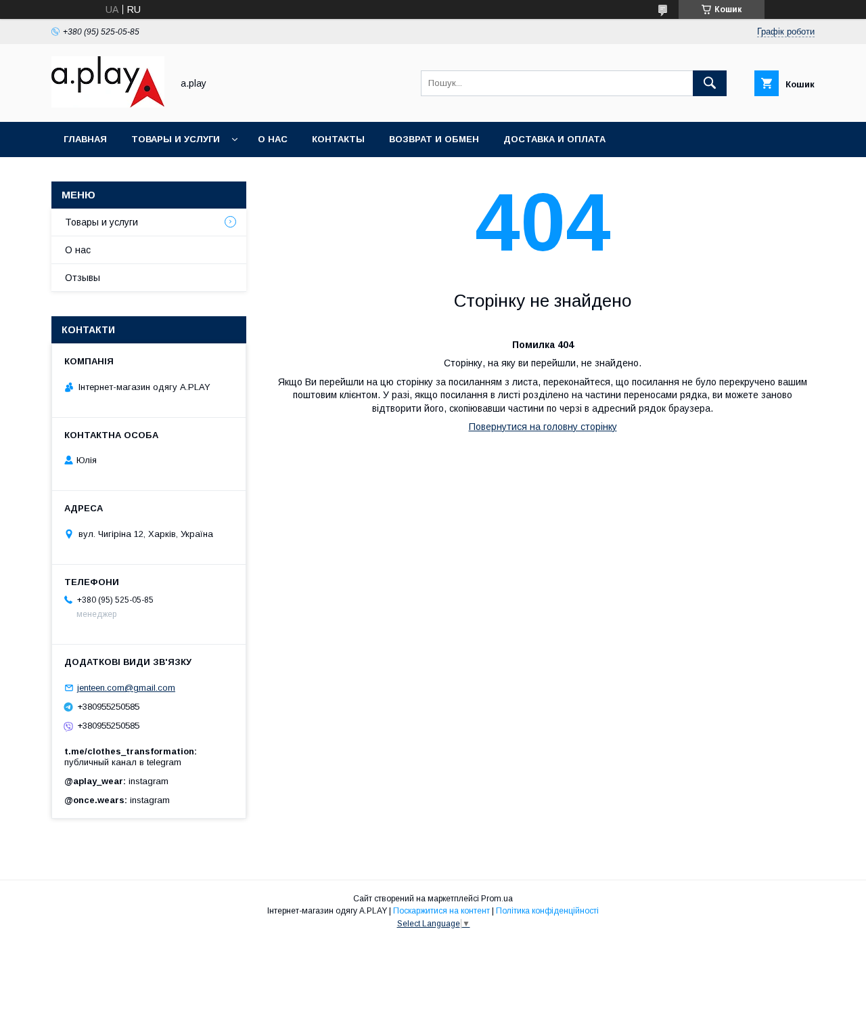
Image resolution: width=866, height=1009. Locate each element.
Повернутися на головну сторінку (543, 426)
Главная (85, 139)
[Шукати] (710, 83)
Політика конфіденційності (547, 911)
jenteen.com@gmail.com (126, 688)
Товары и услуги (175, 139)
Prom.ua (497, 898)
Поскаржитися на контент (441, 911)
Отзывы (82, 277)
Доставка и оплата (554, 139)
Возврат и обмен (434, 139)
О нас (273, 139)
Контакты (338, 139)
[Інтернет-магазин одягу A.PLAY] (107, 104)
